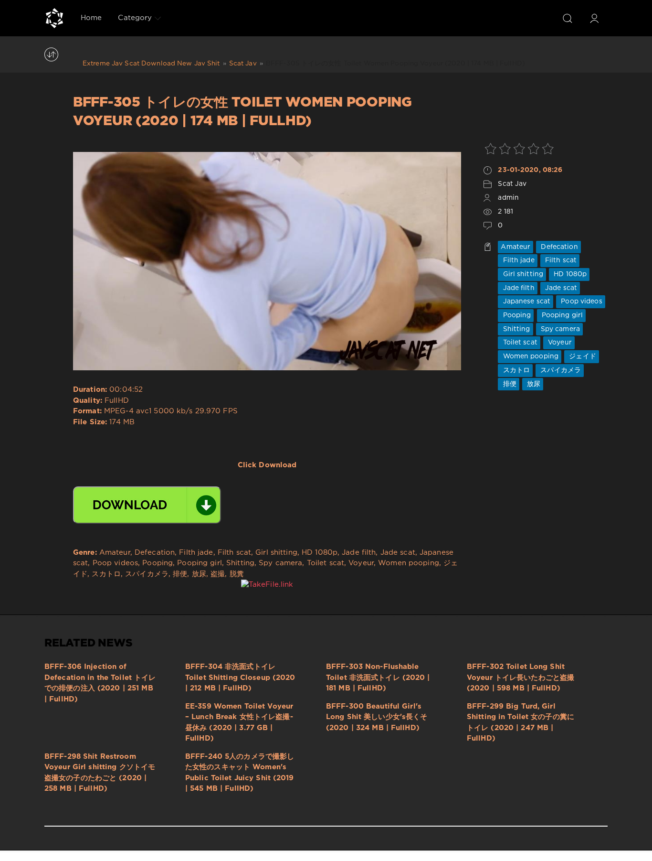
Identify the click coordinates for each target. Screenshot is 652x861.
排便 (508, 384)
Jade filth (517, 288)
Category (135, 18)
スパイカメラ (559, 370)
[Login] (594, 18)
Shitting (515, 329)
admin (508, 198)
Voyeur (559, 342)
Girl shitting (522, 274)
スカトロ (515, 370)
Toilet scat (519, 342)
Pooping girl (561, 315)
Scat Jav (512, 184)
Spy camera (559, 329)
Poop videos (580, 301)
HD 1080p (569, 274)
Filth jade (517, 260)
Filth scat (560, 260)
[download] (147, 505)
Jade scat (560, 288)
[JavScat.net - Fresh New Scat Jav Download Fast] (54, 18)
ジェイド (581, 356)
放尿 (532, 384)
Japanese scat (525, 301)
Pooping (516, 315)
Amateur (515, 247)
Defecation (558, 247)
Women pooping (529, 356)
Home (91, 18)
